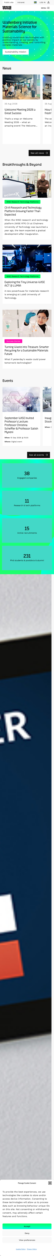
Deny (27, 1233)
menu (43, 8)
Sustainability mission (15, 52)
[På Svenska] (35, 2)
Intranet (20, 2)
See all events (36, 455)
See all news (37, 153)
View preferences (27, 1240)
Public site (8, 2)
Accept (27, 1226)
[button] (49, 1183)
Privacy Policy (32, 1249)
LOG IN (42, 2)
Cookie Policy (21, 1249)
